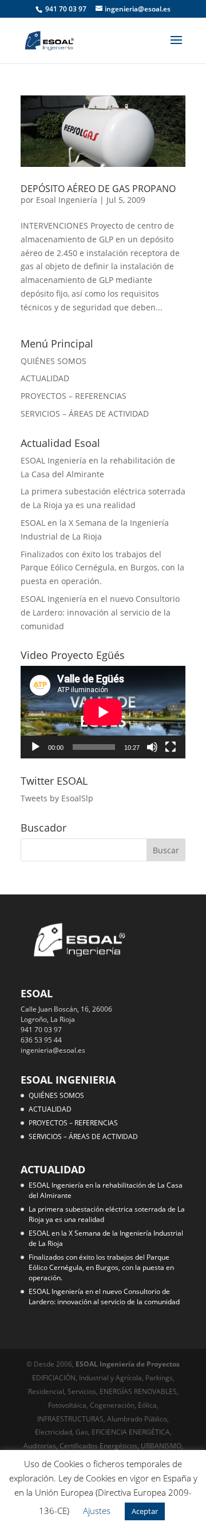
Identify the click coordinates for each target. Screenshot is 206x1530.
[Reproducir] (35, 747)
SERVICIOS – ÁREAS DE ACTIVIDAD (85, 413)
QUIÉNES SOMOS (53, 360)
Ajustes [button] (96, 1510)
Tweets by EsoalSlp (57, 798)
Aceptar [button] (145, 1511)
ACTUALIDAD (45, 378)
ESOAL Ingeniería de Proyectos (128, 1364)
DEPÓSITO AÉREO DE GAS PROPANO (98, 188)
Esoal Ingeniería (66, 199)
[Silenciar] (152, 747)
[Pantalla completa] (170, 747)
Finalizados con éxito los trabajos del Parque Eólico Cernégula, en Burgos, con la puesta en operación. (102, 568)
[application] (103, 712)
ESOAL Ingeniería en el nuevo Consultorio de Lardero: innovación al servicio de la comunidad (100, 612)
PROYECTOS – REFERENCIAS (73, 395)
